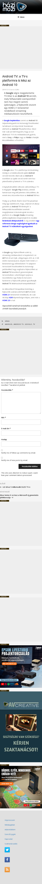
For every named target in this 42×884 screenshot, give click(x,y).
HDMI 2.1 (6, 294)
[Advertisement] (21, 47)
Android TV (19, 324)
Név (3, 417)
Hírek (7, 321)
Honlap (4, 439)
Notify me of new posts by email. (14, 460)
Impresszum (10, 820)
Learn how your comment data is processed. (19, 474)
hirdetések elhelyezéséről (12, 220)
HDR (11, 297)
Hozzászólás (7, 390)
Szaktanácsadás (11, 843)
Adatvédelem (10, 829)
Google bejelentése (12, 120)
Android (8, 324)
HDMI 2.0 (6, 300)
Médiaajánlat (10, 825)
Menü (22, 17)
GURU (17, 90)
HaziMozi (7, 2)
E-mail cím (6, 428)
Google (28, 324)
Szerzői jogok (10, 834)
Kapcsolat (9, 839)
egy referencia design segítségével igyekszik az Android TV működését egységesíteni (20, 223)
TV (34, 324)
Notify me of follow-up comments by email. (18, 453)
